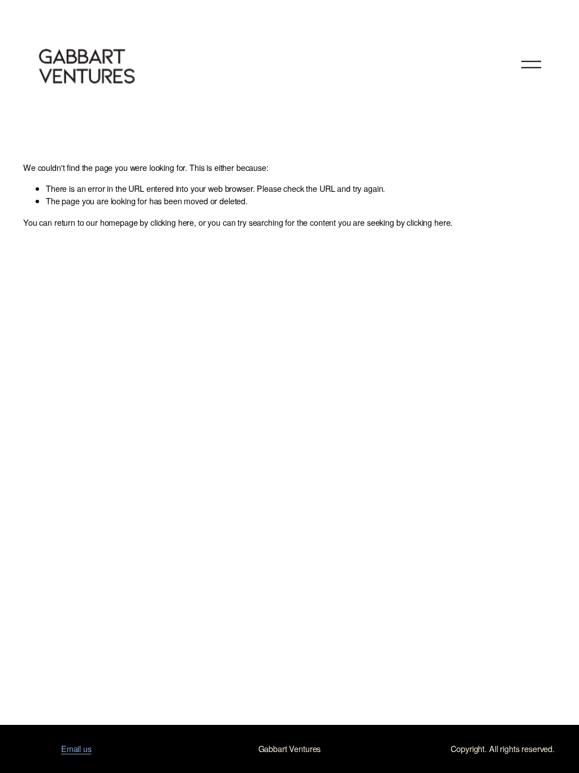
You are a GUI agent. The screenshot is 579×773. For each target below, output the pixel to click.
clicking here (172, 222)
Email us (76, 748)
